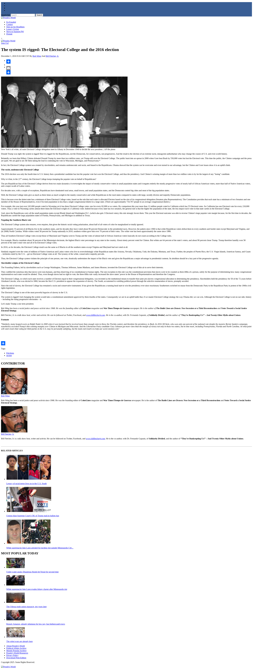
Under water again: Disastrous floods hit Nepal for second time (32, 572)
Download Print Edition (16, 658)
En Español (11, 22)
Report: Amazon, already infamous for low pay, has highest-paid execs (35, 624)
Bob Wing (37, 56)
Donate (9, 34)
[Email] (129, 68)
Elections (10, 353)
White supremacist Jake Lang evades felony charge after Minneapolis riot (36, 589)
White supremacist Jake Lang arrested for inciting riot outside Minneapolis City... (39, 548)
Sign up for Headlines (15, 27)
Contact (9, 24)
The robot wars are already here (19, 641)
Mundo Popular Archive (16, 650)
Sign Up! (5, 43)
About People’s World (15, 646)
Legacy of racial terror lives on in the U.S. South (26, 483)
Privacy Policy (12, 655)
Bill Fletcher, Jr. (52, 56)
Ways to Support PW (15, 31)
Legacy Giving (12, 29)
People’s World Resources (17, 653)
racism (9, 355)
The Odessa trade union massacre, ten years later (26, 606)
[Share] (129, 61)
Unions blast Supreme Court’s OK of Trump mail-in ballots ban (32, 516)
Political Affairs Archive (16, 648)
